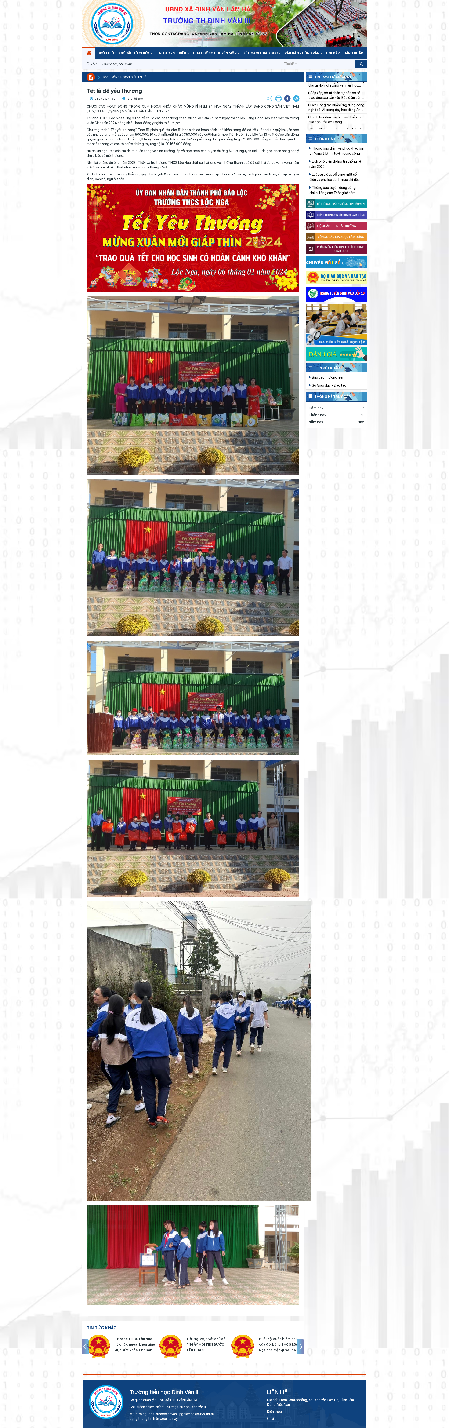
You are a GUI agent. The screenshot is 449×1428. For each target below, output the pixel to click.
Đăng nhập (353, 53)
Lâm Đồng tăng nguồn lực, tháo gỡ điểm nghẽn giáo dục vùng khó (336, 127)
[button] (296, 98)
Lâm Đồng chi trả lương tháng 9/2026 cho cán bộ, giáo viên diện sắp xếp (334, 90)
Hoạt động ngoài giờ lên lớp (125, 77)
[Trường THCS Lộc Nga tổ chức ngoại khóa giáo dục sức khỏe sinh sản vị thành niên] (242, 1346)
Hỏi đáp (333, 53)
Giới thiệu (106, 53)
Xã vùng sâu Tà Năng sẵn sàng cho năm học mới (335, 102)
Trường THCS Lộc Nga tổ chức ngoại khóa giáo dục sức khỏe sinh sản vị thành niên (279, 1345)
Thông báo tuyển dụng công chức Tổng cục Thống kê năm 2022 (332, 190)
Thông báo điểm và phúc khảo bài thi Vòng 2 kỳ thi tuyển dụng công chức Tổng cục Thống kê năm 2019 (336, 151)
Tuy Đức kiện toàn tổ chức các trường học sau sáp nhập (333, 114)
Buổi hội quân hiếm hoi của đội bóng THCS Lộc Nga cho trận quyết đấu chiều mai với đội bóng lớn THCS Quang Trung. (134, 1345)
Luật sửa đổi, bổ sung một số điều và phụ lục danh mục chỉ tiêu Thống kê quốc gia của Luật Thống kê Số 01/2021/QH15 (336, 177)
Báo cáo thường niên (327, 377)
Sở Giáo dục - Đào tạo (328, 385)
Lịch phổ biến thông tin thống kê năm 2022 (335, 163)
